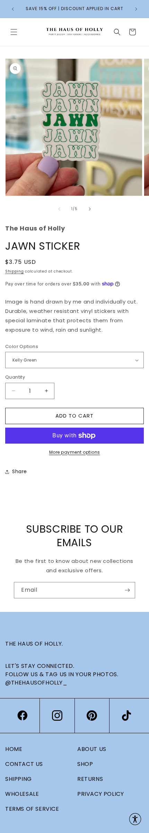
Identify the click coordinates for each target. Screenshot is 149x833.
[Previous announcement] (12, 9)
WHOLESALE (22, 794)
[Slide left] (59, 209)
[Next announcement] (136, 9)
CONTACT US (24, 764)
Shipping (14, 271)
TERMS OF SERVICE (32, 809)
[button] (13, 32)
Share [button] (19, 471)
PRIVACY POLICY (100, 794)
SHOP (85, 764)
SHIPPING (18, 779)
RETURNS (90, 779)
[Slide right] (89, 209)
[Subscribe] (127, 590)
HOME (13, 749)
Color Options (21, 346)
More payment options (74, 452)
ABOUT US (91, 749)
